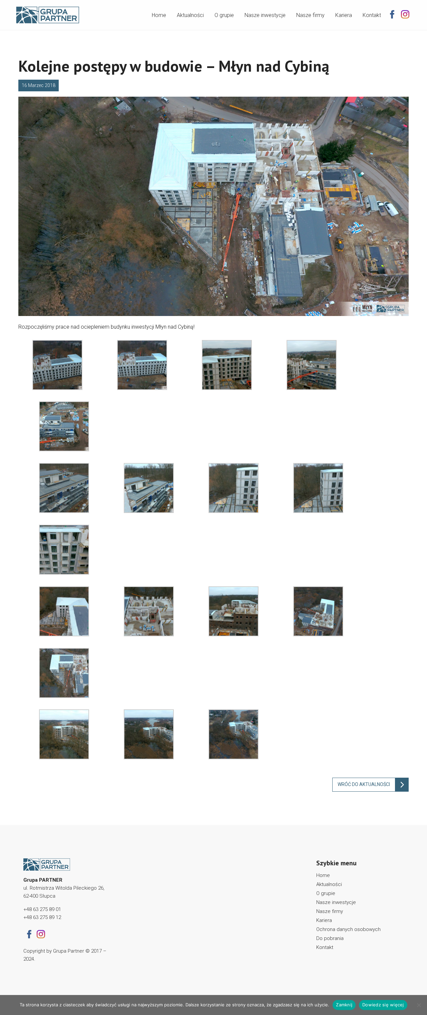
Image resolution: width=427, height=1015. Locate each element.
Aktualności (190, 15)
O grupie (224, 15)
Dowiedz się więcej (383, 1004)
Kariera (343, 15)
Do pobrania (330, 938)
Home (159, 15)
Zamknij (344, 1004)
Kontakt (372, 15)
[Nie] (418, 1005)
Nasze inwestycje (265, 15)
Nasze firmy (310, 15)
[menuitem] (158, 14)
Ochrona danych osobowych (348, 929)
